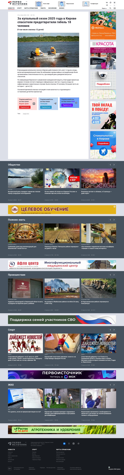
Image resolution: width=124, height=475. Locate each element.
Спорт (11, 329)
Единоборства (36, 455)
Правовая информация (32, 468)
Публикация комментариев (61, 468)
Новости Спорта (36, 457)
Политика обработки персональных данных (75, 468)
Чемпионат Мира (36, 459)
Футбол (34, 454)
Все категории (60, 461)
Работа (10, 457)
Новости (11, 449)
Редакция (42, 467)
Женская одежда (60, 459)
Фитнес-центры (60, 452)
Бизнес (10, 461)
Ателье (58, 455)
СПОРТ (10, 454)
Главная (34, 452)
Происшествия (16, 274)
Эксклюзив (11, 459)
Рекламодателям (50, 467)
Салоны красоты (60, 454)
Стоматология (60, 457)
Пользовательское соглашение (19, 468)
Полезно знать (16, 219)
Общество (26, 113)
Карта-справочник (13, 455)
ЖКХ (11, 384)
